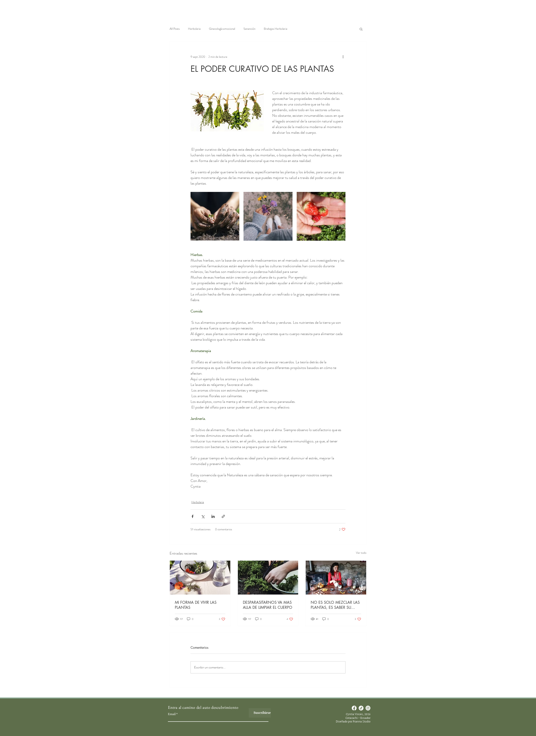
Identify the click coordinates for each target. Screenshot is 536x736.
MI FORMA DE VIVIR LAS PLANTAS (195, 605)
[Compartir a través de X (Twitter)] (203, 516)
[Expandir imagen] (215, 216)
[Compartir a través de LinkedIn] (213, 516)
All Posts (175, 29)
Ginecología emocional (222, 29)
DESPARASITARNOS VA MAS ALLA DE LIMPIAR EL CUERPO (267, 605)
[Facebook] (354, 708)
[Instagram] (368, 708)
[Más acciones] (342, 56)
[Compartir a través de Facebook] (193, 516)
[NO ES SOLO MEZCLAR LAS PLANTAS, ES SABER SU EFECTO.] (336, 578)
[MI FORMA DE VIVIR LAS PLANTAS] (200, 578)
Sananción (249, 29)
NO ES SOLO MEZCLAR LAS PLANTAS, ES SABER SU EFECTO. (335, 605)
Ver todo (361, 553)
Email (172, 714)
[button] (361, 29)
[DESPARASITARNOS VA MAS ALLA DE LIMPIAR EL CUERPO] (268, 578)
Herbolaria (194, 29)
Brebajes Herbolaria (275, 29)
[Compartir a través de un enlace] (223, 516)
